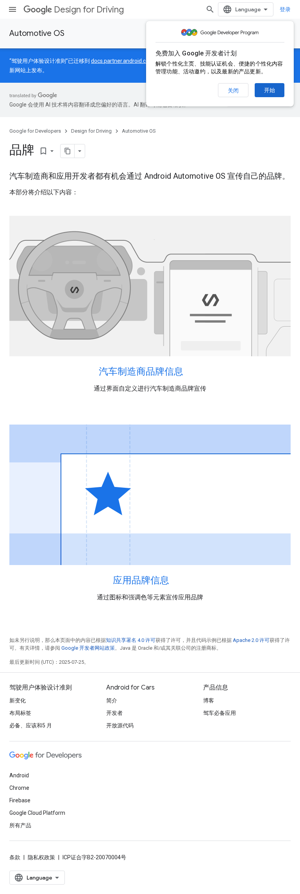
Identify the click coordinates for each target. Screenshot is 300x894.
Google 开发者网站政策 (88, 648)
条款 (14, 857)
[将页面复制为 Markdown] (68, 151)
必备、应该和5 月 (30, 725)
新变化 (17, 700)
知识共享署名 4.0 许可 (130, 640)
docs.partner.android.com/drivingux (135, 61)
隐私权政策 (41, 857)
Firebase (19, 800)
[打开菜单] (12, 9)
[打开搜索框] (210, 9)
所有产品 (20, 825)
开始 (269, 90)
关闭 (233, 90)
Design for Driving (89, 9)
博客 (208, 700)
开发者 (114, 713)
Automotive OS (36, 33)
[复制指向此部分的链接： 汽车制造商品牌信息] (193, 372)
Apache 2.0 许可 (251, 640)
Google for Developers (35, 131)
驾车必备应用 (219, 713)
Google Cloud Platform (37, 813)
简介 (111, 700)
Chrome (19, 788)
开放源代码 (120, 725)
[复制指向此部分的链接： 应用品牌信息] (179, 581)
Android (19, 775)
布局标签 (20, 713)
